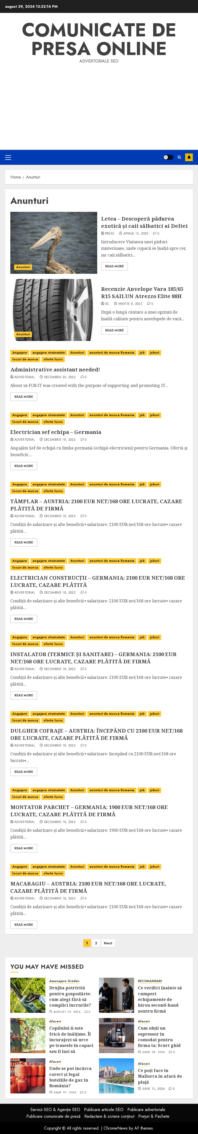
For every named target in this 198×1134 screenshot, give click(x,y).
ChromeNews (116, 1128)
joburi (154, 352)
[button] (8, 157)
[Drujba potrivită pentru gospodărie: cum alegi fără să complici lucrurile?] (27, 995)
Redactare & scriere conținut (109, 1116)
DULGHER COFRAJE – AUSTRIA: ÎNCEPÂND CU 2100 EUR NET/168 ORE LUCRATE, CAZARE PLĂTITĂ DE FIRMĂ (96, 734)
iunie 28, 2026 (153, 1053)
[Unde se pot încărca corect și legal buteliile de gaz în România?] (27, 1075)
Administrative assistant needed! (55, 369)
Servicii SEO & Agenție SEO (55, 1110)
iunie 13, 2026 (153, 1089)
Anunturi (23, 267)
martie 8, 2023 (130, 304)
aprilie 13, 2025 (135, 234)
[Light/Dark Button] (168, 157)
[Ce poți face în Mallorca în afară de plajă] (116, 1075)
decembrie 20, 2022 (60, 377)
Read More (114, 266)
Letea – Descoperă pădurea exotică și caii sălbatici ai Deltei (144, 222)
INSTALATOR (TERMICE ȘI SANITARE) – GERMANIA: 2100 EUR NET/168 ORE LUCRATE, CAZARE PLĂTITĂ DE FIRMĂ (93, 658)
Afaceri (55, 1021)
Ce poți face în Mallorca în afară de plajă (160, 1076)
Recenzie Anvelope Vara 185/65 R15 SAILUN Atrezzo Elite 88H (142, 292)
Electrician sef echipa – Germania (55, 432)
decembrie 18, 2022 (60, 440)
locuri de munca (25, 359)
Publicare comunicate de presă (53, 1116)
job (142, 352)
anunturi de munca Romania (111, 352)
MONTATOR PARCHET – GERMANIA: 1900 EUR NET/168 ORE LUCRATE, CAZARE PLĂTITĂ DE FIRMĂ (89, 811)
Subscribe (189, 157)
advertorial (24, 377)
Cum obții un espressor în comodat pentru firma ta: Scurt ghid (159, 1036)
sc (107, 304)
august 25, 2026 (67, 1012)
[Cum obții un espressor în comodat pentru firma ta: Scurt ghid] (116, 1035)
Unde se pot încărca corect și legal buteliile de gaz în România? (70, 1077)
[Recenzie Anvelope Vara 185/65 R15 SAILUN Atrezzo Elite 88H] (53, 310)
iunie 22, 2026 (65, 1093)
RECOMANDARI (150, 981)
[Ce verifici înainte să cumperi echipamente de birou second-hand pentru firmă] (116, 995)
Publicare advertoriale (146, 1110)
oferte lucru (53, 359)
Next (108, 943)
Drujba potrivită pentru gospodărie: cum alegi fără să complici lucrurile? (70, 996)
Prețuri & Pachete (153, 1116)
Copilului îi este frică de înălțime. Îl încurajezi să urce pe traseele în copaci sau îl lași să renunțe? (71, 1042)
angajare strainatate (48, 352)
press (109, 234)
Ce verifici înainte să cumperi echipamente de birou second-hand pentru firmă (160, 999)
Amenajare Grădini (64, 981)
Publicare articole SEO (103, 1110)
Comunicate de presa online (99, 39)
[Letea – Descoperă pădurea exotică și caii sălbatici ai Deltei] (53, 243)
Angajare (19, 352)
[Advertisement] (99, 103)
